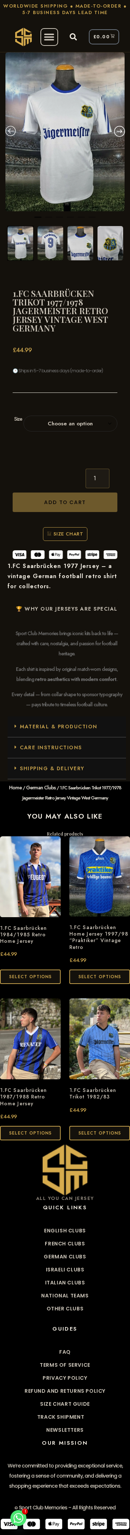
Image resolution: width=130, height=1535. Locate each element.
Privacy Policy (65, 1378)
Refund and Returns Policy (65, 1391)
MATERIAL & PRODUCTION (59, 726)
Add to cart (65, 502)
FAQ (65, 1352)
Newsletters (65, 1430)
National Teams (64, 1295)
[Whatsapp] (18, 1518)
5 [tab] (81, 220)
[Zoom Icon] (65, 131)
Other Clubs (65, 1308)
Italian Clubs (65, 1282)
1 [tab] (38, 220)
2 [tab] (48, 220)
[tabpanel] (65, 131)
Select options (30, 977)
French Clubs (65, 1243)
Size (18, 419)
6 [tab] (92, 220)
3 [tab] (59, 220)
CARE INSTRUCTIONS (51, 747)
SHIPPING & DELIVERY (52, 768)
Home (15, 787)
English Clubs (65, 1230)
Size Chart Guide (65, 1404)
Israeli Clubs (65, 1269)
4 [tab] (70, 220)
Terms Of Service (65, 1365)
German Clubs (41, 787)
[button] (49, 37)
